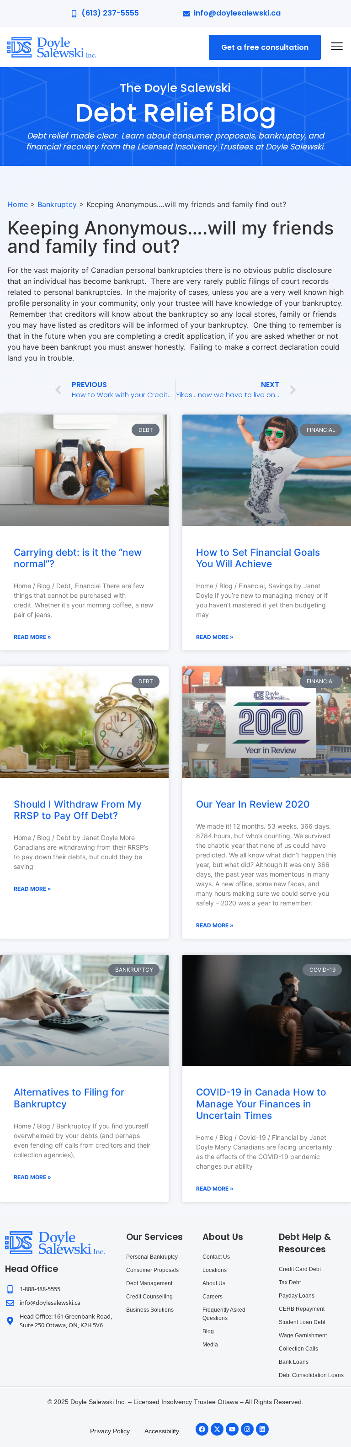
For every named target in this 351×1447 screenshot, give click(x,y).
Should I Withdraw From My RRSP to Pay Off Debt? (78, 809)
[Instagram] (247, 1429)
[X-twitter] (217, 1429)
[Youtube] (232, 1429)
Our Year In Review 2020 (253, 804)
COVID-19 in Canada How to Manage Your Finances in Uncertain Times (261, 1103)
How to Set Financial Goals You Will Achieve (258, 558)
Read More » (32, 636)
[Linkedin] (262, 1429)
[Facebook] (202, 1429)
